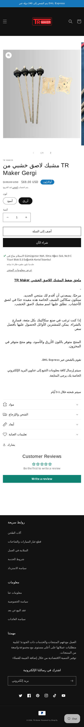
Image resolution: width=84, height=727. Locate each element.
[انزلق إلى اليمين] (50, 153)
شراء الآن (42, 242)
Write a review (42, 479)
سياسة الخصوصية (18, 601)
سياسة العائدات (17, 619)
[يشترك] (71, 680)
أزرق (25, 201)
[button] (5, 21)
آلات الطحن (14, 533)
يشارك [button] (11, 444)
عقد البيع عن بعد (17, 610)
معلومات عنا (15, 592)
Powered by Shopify (49, 720)
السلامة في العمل (18, 550)
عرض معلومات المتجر (19, 270)
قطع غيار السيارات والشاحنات (24, 541)
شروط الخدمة (16, 559)
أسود (10, 201)
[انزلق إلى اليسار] (33, 153)
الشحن (15, 187)
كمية (5, 209)
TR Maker (36, 720)
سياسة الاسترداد (17, 568)
